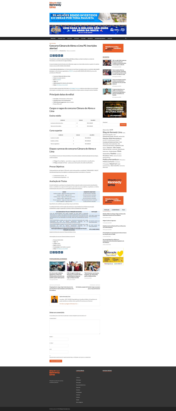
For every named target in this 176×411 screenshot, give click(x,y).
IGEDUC (71, 71)
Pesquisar (105, 122)
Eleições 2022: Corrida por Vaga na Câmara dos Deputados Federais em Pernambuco (114, 214)
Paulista (113, 153)
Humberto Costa (119, 145)
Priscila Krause (117, 161)
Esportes (90, 38)
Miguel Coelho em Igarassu (109, 220)
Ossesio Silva (106, 153)
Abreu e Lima (106, 129)
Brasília (124, 132)
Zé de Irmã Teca (122, 165)
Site (51, 349)
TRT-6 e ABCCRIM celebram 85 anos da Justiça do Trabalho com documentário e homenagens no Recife (119, 62)
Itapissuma (109, 147)
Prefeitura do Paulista (108, 161)
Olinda (119, 151)
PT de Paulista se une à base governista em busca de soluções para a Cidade (114, 233)
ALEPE (111, 130)
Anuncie (110, 38)
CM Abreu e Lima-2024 (62, 85)
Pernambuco (106, 155)
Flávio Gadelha (106, 143)
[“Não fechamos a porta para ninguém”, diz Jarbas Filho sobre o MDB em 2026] (92, 266)
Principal (53, 38)
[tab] (106, 210)
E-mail (52, 343)
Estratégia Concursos (75, 88)
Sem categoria (53, 43)
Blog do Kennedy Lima (112, 132)
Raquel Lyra (113, 164)
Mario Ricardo (121, 149)
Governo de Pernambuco (109, 145)
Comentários (115, 209)
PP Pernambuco (122, 159)
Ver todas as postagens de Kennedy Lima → (69, 303)
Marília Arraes (105, 151)
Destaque (78, 380)
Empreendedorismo (100, 38)
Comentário (53, 318)
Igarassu (104, 147)
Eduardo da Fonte (108, 136)
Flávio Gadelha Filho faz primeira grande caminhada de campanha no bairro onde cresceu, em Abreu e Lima (119, 72)
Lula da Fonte (114, 149)
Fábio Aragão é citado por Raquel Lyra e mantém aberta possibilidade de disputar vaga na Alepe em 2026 (74, 275)
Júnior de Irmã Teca (107, 149)
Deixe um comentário (71, 50)
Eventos (78, 389)
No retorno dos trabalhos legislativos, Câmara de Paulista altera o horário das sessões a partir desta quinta (57, 275)
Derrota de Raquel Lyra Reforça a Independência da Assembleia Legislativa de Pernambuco (113, 241)
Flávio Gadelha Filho (113, 143)
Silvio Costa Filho (115, 165)
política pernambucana (106, 157)
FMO (119, 143)
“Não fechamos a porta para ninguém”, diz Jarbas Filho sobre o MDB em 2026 (91, 274)
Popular (106, 209)
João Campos (117, 147)
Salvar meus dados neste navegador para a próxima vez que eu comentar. (70, 357)
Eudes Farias (105, 140)
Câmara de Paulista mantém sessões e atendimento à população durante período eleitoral (119, 82)
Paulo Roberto (119, 153)
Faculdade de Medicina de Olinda (113, 140)
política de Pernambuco (118, 155)
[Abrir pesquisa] (126, 38)
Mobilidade (79, 392)
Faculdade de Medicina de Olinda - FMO (112, 142)
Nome (51, 336)
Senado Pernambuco (106, 165)
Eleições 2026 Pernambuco (112, 138)
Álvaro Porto (105, 167)
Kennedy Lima (61, 38)
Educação (116, 136)
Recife (119, 163)
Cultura (83, 38)
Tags (123, 209)
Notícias (76, 38)
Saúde (77, 399)
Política (69, 38)
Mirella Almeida (112, 151)
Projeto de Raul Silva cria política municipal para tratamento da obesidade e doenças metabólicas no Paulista (118, 92)
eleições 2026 (121, 136)
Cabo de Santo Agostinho (108, 134)
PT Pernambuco (106, 163)
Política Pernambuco (111, 159)
